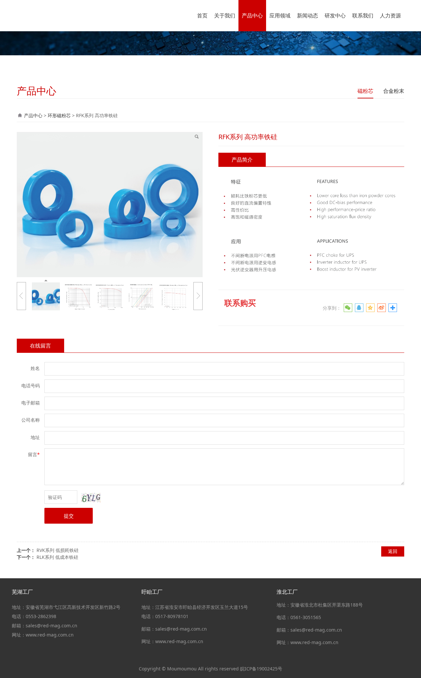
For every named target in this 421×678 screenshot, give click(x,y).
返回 (392, 551)
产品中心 (252, 15)
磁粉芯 (365, 90)
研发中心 (335, 15)
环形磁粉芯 (59, 115)
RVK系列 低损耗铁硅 (58, 550)
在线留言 (40, 345)
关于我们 (224, 15)
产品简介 (242, 159)
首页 (202, 15)
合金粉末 (393, 90)
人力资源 (390, 15)
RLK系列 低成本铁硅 (57, 557)
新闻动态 (307, 15)
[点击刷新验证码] (90, 497)
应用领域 (279, 15)
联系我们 (362, 15)
